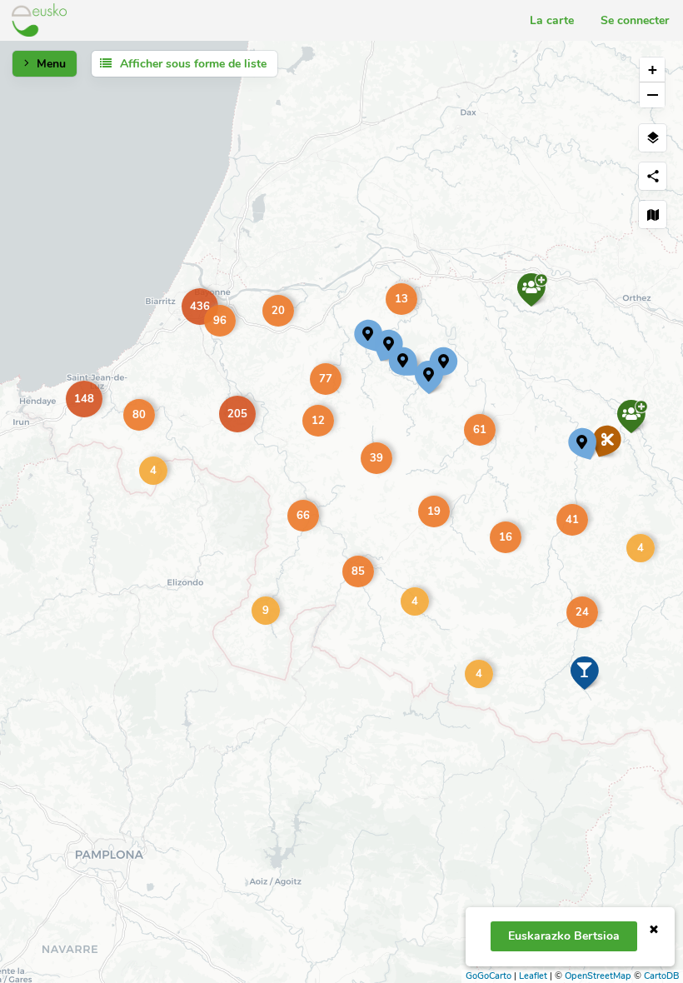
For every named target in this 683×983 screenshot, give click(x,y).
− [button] (652, 94)
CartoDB (661, 976)
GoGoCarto (488, 976)
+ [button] (652, 69)
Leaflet (533, 976)
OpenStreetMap (598, 976)
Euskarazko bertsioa (564, 936)
